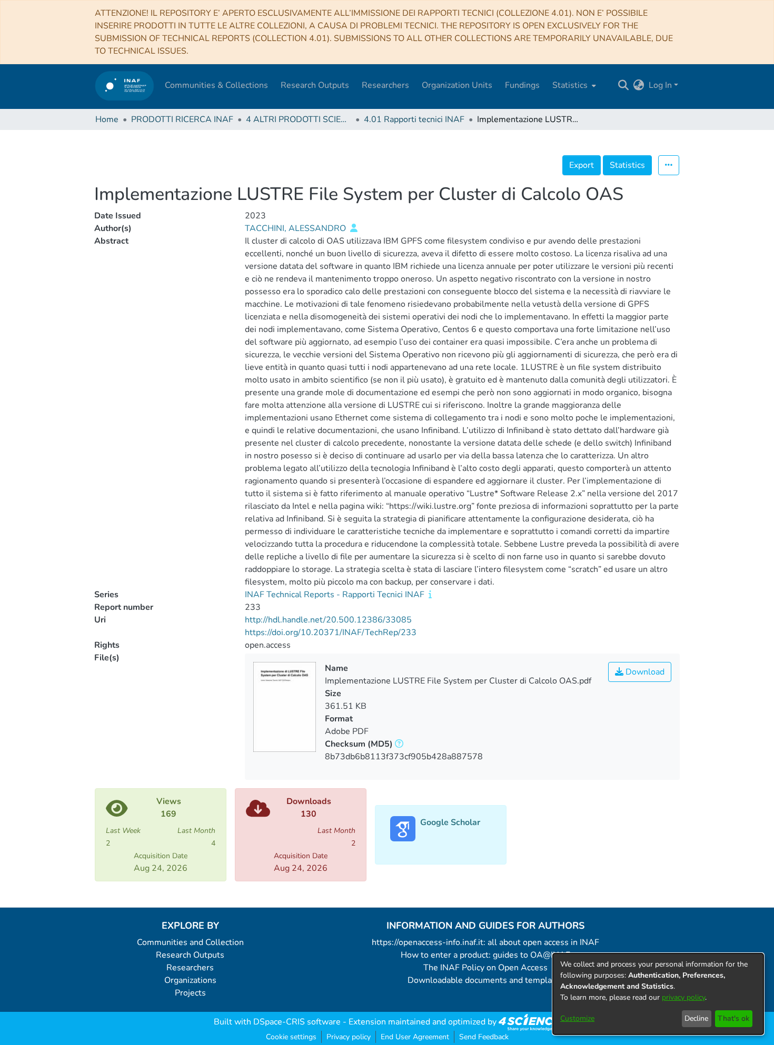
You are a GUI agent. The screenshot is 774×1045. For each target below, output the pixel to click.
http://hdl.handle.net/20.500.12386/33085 (328, 620)
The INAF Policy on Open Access (485, 967)
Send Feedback (484, 1037)
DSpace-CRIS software (297, 1022)
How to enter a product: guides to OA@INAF (485, 955)
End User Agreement (415, 1037)
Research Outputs (190, 955)
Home (106, 119)
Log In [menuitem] (660, 85)
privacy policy (683, 997)
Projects (190, 993)
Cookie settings (291, 1037)
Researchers (190, 967)
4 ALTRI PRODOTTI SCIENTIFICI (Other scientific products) (298, 119)
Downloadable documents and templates (486, 980)
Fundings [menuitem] (522, 85)
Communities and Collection (190, 942)
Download (643, 672)
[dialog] (658, 993)
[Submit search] (623, 85)
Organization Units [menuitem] (457, 85)
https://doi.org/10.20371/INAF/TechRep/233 (330, 632)
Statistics (627, 165)
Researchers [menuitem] (385, 85)
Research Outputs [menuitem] (315, 85)
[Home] (124, 85)
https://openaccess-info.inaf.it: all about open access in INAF (485, 942)
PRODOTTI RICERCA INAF (182, 119)
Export (581, 165)
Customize (577, 1018)
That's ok (733, 1018)
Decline (696, 1018)
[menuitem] (573, 85)
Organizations (190, 980)
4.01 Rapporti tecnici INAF (414, 119)
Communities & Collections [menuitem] (216, 85)
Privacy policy (348, 1037)
